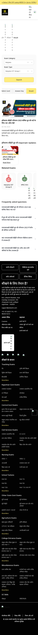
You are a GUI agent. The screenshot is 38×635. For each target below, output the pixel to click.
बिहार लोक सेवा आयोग (25, 444)
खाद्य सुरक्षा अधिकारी (7, 522)
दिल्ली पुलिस (23, 416)
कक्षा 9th (22, 483)
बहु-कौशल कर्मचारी (24, 420)
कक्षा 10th (5, 487)
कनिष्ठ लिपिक (23, 397)
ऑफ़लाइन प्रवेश (6, 324)
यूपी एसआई (5, 499)
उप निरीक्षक (5, 393)
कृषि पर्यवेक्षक (23, 522)
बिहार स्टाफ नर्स (6, 467)
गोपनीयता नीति (6, 616)
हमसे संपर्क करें (24, 331)
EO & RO (22, 434)
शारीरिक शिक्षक (24, 377)
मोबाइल (4, 599)
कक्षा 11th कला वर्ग (25, 487)
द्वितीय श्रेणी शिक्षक (7, 373)
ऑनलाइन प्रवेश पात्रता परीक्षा (27, 555)
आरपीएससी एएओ (24, 530)
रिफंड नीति (18, 616)
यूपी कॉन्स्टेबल (23, 499)
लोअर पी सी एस (24, 510)
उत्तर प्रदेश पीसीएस (7, 438)
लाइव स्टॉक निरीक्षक (7, 530)
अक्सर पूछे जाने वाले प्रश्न (26, 324)
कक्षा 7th (22, 479)
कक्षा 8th (4, 483)
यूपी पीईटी (4, 504)
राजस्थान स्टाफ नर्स (24, 463)
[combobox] (5, 62)
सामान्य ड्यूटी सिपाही (7, 416)
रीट (2, 368)
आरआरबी (4, 463)
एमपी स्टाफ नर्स (24, 467)
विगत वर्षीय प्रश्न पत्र (7, 327)
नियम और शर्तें (29, 616)
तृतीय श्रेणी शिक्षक (24, 368)
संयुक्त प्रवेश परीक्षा (24, 526)
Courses (4, 321)
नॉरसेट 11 (4, 459)
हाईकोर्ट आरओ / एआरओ (8, 510)
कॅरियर (21, 327)
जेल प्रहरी (4, 397)
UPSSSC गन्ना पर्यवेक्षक (8, 526)
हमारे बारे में (23, 321)
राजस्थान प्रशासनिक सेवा (26, 389)
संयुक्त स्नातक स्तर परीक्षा (26, 409)
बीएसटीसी (4, 377)
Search (19, 80)
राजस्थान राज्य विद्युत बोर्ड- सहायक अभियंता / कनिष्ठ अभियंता (8, 584)
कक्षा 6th (4, 479)
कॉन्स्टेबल (22, 393)
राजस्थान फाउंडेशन (6, 389)
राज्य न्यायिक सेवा (6, 569)
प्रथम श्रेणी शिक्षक (24, 373)
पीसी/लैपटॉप (23, 599)
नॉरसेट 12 (22, 459)
